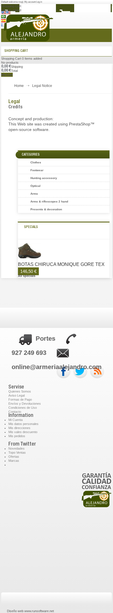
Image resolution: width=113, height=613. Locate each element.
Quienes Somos (19, 391)
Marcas (13, 460)
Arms (34, 193)
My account (30, 2)
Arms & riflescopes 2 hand (49, 201)
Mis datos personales (23, 424)
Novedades (16, 448)
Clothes (35, 162)
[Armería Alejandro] (44, 31)
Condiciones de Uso (22, 407)
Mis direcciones (19, 428)
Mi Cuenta (15, 420)
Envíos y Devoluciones (24, 403)
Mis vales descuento (22, 432)
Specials (31, 227)
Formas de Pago (20, 399)
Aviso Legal (16, 395)
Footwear (36, 170)
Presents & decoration (46, 209)
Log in (39, 2)
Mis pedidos (16, 436)
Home (19, 86)
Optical (35, 185)
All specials (26, 276)
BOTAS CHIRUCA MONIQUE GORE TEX (61, 264)
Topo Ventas (17, 452)
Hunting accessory (43, 178)
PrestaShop (79, 124)
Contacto (14, 411)
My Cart (7, 74)
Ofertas (13, 456)
